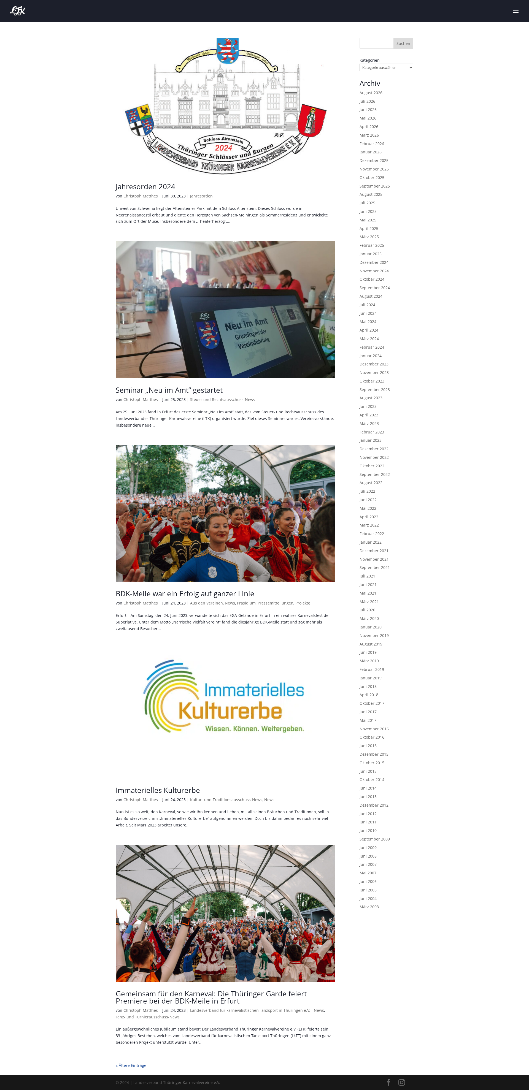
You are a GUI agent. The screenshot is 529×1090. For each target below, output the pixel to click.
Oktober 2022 (372, 465)
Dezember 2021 (374, 550)
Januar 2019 (371, 677)
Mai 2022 (368, 508)
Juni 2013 (368, 796)
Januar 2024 (371, 355)
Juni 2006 (368, 881)
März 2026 (369, 135)
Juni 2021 (368, 584)
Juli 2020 (367, 609)
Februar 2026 (372, 143)
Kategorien (370, 60)
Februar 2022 (372, 533)
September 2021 (375, 567)
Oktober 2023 (372, 381)
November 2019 (374, 635)
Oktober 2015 (372, 762)
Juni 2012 (368, 813)
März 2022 (369, 525)
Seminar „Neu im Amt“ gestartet (169, 390)
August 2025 (371, 194)
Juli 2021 (367, 576)
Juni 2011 (368, 822)
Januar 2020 (371, 627)
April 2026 (369, 126)
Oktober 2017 (372, 703)
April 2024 (369, 330)
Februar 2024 (372, 347)
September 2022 (375, 474)
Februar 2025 (372, 245)
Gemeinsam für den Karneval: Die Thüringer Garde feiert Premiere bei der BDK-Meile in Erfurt (211, 997)
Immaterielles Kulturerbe (158, 790)
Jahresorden (201, 196)
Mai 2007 (368, 872)
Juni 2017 (368, 711)
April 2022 (369, 516)
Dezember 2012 (374, 805)
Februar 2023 (372, 432)
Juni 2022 (368, 499)
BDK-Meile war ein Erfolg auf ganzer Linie (185, 593)
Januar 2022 (371, 542)
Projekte (302, 603)
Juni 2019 (368, 652)
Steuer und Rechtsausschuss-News (222, 399)
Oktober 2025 (372, 177)
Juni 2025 (368, 211)
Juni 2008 (368, 856)
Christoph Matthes (140, 196)
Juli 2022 (367, 491)
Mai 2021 (368, 593)
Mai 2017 (368, 720)
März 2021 (369, 601)
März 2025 (369, 236)
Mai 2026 (368, 118)
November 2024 (374, 270)
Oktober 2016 (372, 737)
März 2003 (369, 906)
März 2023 (369, 423)
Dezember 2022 (374, 448)
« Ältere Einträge (131, 1065)
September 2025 (375, 186)
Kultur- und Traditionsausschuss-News (226, 799)
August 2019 (371, 644)
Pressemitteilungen (275, 603)
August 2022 (371, 482)
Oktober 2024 (372, 279)
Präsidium (246, 603)
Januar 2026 (371, 151)
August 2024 (371, 296)
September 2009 (375, 839)
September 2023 (375, 389)
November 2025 (374, 169)
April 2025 (369, 228)
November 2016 (374, 728)
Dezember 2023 (374, 364)
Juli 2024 (367, 304)
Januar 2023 (371, 440)
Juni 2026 (368, 109)
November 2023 (374, 372)
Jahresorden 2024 (145, 186)
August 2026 (371, 92)
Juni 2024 (368, 313)
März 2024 (369, 338)
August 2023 (371, 397)
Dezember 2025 (374, 160)
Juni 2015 (368, 771)
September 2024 (375, 287)
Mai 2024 (368, 321)
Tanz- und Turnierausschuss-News (148, 1016)
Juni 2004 (368, 898)
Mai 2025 (368, 220)
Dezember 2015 (374, 754)
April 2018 (369, 694)
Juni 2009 (368, 847)
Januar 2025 (371, 253)
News (230, 603)
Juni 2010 (368, 830)
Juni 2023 (368, 406)
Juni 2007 (368, 864)
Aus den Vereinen (206, 603)
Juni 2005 (368, 890)
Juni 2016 (368, 745)
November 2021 (374, 559)
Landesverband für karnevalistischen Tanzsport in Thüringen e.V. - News (257, 1010)
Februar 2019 (372, 669)
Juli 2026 (367, 101)
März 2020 (369, 618)
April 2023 (369, 414)
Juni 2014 (368, 788)
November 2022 (374, 457)
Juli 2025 (367, 202)
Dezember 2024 (374, 262)
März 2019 (369, 660)
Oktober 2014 (372, 779)
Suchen (403, 43)
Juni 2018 (368, 686)
